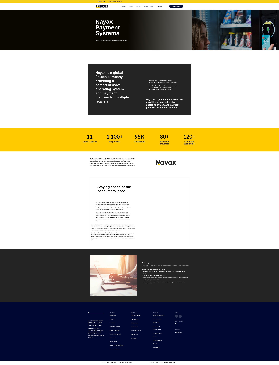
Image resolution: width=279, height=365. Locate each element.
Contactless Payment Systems (117, 345)
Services (138, 6)
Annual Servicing (157, 319)
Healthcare (112, 319)
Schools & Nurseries (114, 330)
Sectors (131, 6)
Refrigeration (134, 334)
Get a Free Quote (175, 6)
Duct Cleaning (156, 326)
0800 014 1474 (101, 1)
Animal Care (113, 315)
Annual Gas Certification (158, 315)
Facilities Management (115, 334)
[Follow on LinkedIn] (180, 316)
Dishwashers (134, 323)
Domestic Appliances (115, 349)
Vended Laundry (113, 341)
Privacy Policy (178, 332)
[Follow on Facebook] (176, 316)
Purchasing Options (157, 333)
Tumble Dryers (134, 319)
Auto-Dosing (156, 322)
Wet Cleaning (156, 347)
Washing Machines (135, 315)
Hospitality (112, 322)
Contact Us (159, 6)
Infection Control (157, 329)
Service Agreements (157, 340)
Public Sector (113, 337)
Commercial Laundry (115, 326)
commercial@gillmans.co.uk (115, 1)
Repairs (155, 336)
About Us (146, 6)
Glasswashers (134, 326)
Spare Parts (155, 343)
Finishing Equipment (136, 330)
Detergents (134, 338)
